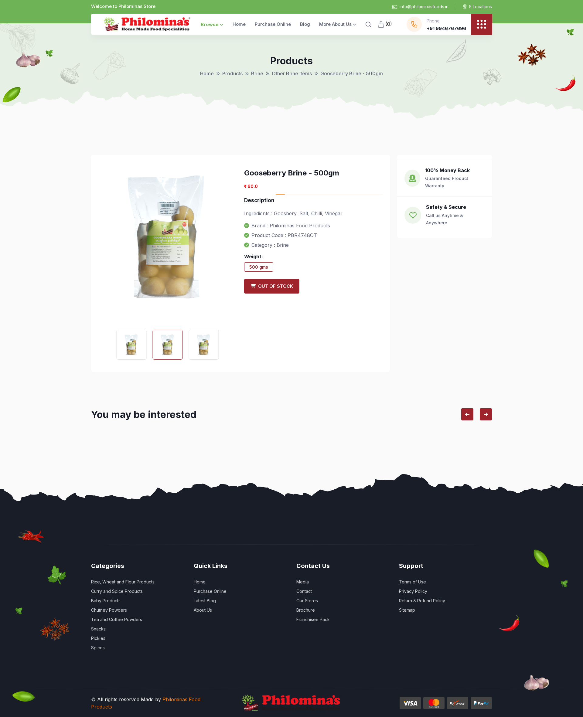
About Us (203, 610)
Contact (304, 591)
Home (239, 24)
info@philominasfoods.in (424, 6)
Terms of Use (412, 581)
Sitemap (407, 610)
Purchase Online (273, 24)
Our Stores (307, 600)
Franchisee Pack (313, 619)
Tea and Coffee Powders (116, 619)
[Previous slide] (467, 414)
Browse (210, 24)
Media (302, 581)
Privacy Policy (413, 591)
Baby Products (106, 600)
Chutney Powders (109, 610)
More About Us (335, 24)
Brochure (305, 610)
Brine (257, 73)
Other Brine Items (292, 73)
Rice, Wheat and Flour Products (123, 581)
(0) (388, 24)
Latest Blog (205, 600)
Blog (305, 24)
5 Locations (480, 6)
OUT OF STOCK (274, 286)
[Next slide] (486, 414)
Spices (98, 647)
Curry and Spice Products (117, 591)
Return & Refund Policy (422, 600)
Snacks (98, 628)
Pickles (98, 638)
